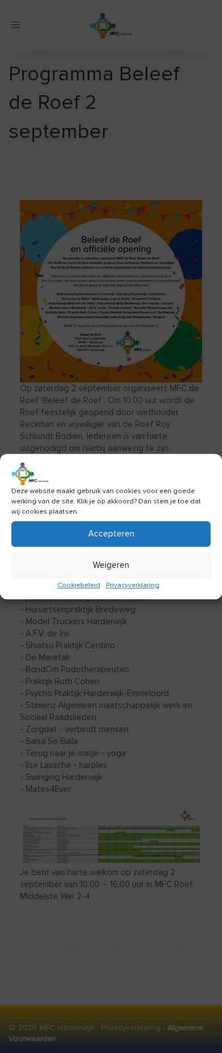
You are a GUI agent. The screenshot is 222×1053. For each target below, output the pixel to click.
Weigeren (111, 565)
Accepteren (111, 533)
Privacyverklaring (132, 585)
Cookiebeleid (78, 585)
